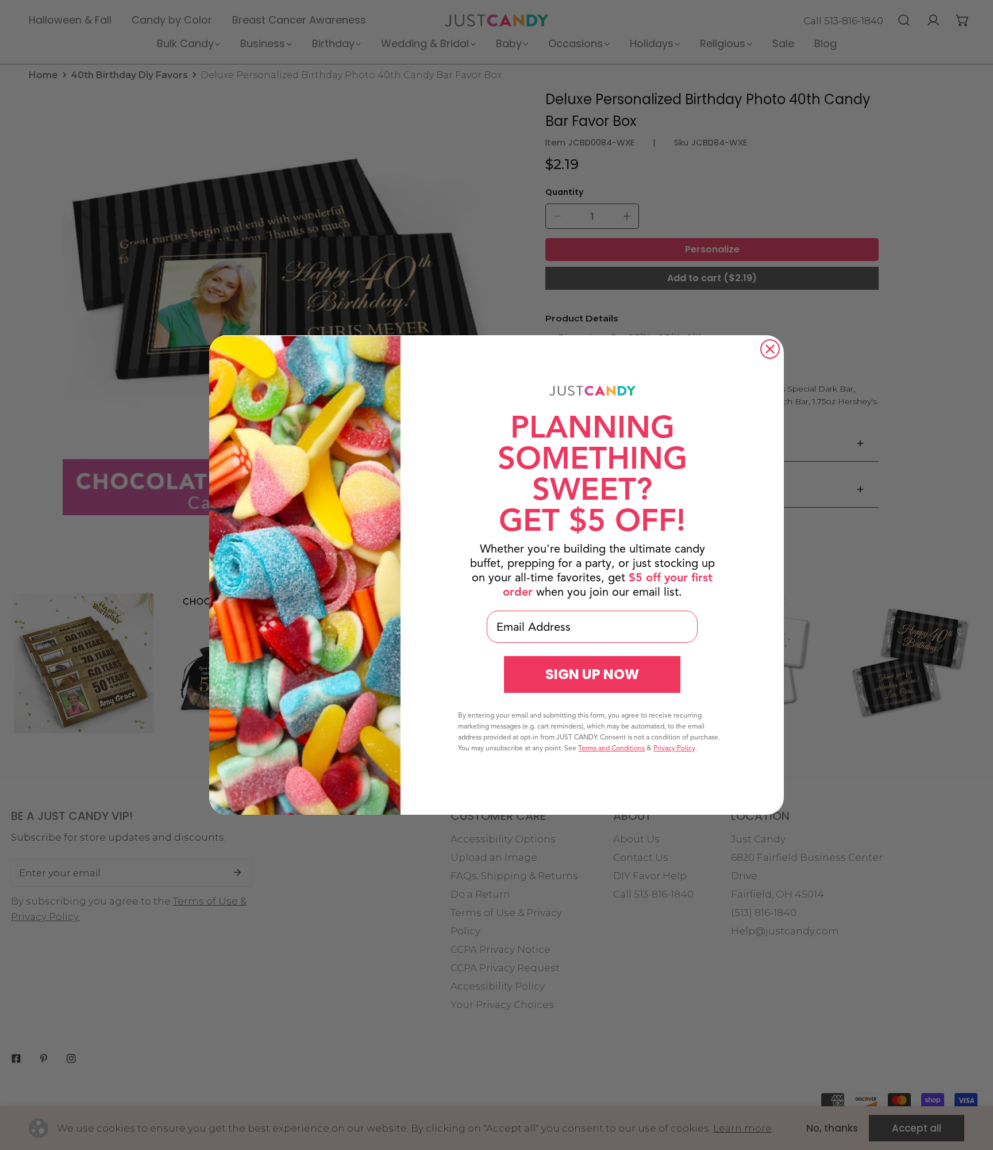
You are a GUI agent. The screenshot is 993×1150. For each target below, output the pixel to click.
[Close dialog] (770, 349)
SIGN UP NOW (592, 674)
